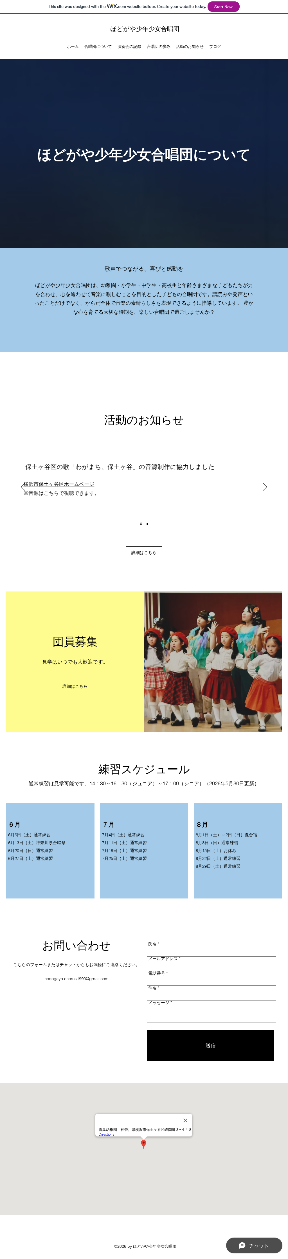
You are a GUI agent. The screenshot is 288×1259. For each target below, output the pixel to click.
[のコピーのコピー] (147, 524)
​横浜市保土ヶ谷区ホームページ (45, 484)
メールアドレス (163, 959)
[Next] (265, 487)
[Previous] (23, 487)
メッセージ (158, 1002)
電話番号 (156, 973)
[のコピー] (141, 524)
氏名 (152, 944)
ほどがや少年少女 (135, 28)
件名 (152, 988)
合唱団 (170, 28)
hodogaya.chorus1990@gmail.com (76, 978)
